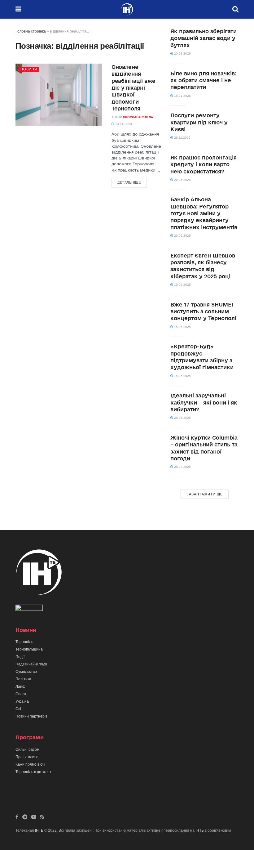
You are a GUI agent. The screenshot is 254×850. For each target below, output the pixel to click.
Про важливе (26, 757)
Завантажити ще (204, 494)
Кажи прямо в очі (30, 764)
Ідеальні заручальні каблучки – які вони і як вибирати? (203, 402)
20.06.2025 (182, 179)
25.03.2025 (182, 466)
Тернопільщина (29, 649)
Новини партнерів (31, 716)
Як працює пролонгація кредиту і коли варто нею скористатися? (203, 164)
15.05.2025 (182, 327)
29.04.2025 (182, 417)
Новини (28, 69)
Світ (19, 709)
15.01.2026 (182, 95)
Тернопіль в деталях (33, 772)
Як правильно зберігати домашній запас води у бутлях (203, 38)
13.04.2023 (123, 124)
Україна (22, 701)
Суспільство (26, 671)
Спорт (21, 694)
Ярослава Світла (138, 117)
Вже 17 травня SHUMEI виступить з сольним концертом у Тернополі (203, 311)
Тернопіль (24, 642)
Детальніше (129, 182)
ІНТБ (39, 830)
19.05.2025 (182, 284)
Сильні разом (27, 749)
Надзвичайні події (31, 664)
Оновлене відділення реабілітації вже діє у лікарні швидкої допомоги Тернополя (133, 87)
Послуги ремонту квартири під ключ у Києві (199, 122)
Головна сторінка (30, 31)
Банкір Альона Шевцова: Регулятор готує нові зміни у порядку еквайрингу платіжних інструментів (203, 213)
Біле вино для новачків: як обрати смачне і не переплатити (203, 80)
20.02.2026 (182, 53)
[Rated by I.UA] (29, 608)
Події (19, 657)
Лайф (20, 686)
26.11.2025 (181, 137)
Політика (23, 679)
